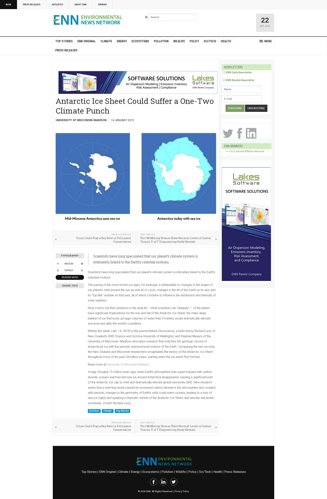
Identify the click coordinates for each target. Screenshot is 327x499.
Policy (194, 41)
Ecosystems (140, 41)
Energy (122, 41)
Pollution (161, 41)
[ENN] (88, 20)
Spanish (102, 4)
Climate (106, 41)
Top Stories (64, 41)
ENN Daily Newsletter (239, 72)
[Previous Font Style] (58, 270)
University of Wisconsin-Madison (128, 364)
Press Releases (31, 4)
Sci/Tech (210, 41)
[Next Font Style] (82, 270)
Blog (8, 4)
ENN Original (86, 41)
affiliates (57, 4)
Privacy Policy (182, 491)
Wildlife (179, 41)
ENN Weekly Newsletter (240, 80)
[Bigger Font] (82, 264)
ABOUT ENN (80, 4)
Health (226, 41)
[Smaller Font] (58, 264)
